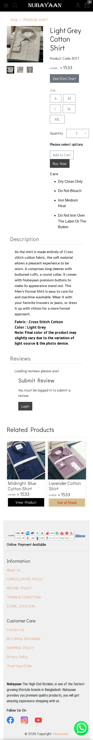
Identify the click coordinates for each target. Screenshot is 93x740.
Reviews (20, 358)
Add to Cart (62, 154)
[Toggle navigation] (6, 5)
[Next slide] (36, 69)
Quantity (56, 133)
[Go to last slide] (14, 69)
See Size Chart (64, 78)
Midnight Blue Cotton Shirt (22, 485)
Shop (14, 19)
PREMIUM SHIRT (35, 19)
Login (25, 406)
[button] (20, 70)
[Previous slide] (14, 474)
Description (24, 238)
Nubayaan (61, 733)
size (53, 90)
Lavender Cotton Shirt (65, 485)
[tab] (46, 239)
